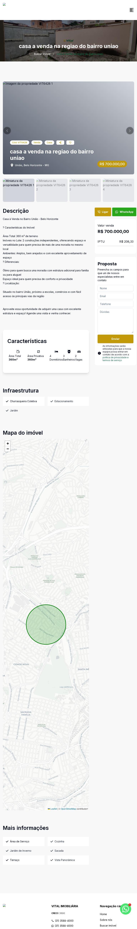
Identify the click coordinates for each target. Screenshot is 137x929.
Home (103, 914)
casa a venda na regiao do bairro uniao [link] (80, 53)
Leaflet (53, 808)
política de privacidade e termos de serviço (116, 359)
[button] (7, 130)
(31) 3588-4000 (64, 920)
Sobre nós (106, 919)
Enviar (115, 338)
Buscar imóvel (42, 53)
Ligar (105, 211)
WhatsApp (126, 211)
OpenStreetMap (68, 808)
